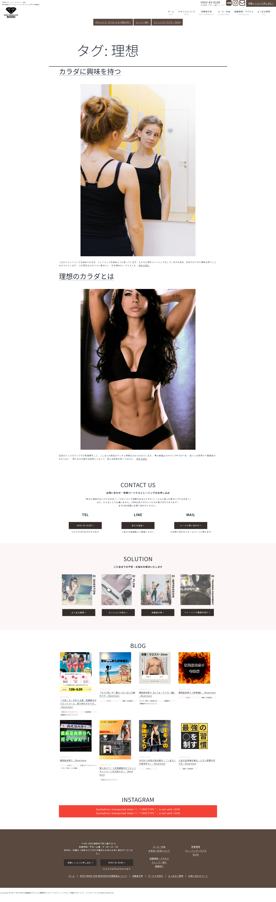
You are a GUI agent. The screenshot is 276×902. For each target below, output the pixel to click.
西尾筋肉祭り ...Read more (73, 760)
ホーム (171, 12)
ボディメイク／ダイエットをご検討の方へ (113, 22)
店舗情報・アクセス (244, 12)
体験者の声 (206, 12)
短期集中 (167, 701)
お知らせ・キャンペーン (69, 712)
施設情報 (88, 712)
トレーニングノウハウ (196, 850)
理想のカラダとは (86, 276)
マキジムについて (186, 12)
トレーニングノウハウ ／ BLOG (167, 22)
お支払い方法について (159, 850)
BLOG (109, 701)
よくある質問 (263, 12)
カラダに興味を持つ (90, 71)
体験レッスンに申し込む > (261, 3)
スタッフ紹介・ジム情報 (69, 768)
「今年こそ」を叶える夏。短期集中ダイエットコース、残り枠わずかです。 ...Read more (78, 703)
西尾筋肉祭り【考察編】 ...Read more (197, 692)
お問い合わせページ (198, 875)
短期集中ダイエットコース (69, 715)
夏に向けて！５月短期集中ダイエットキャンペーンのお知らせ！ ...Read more (117, 771)
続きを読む (144, 265)
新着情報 (195, 846)
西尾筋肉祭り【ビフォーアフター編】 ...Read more (157, 694)
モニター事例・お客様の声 (148, 701)
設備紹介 (159, 866)
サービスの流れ (155, 875)
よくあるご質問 (175, 875)
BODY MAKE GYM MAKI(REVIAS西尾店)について (103, 875)
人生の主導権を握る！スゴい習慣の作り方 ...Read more (197, 762)
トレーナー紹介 (142, 22)
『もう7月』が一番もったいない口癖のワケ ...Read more (117, 694)
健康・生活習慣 (128, 701)
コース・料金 (224, 12)
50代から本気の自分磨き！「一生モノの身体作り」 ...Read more (157, 762)
